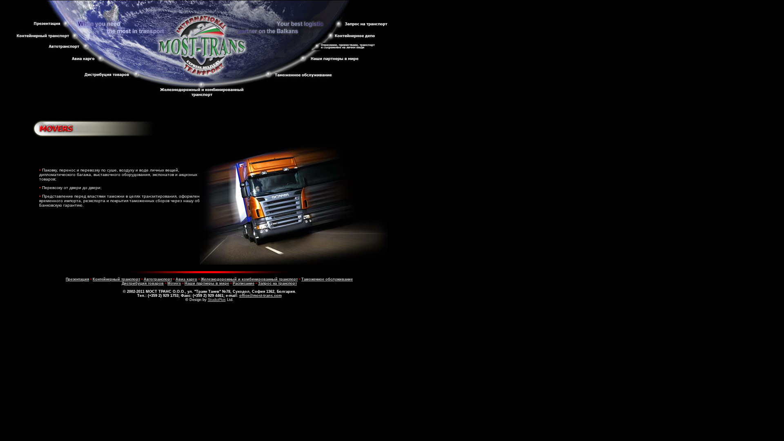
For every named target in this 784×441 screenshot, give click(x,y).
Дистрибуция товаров (143, 283)
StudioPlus (217, 300)
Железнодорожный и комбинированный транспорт (249, 279)
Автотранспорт (158, 279)
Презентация (77, 279)
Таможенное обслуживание (327, 279)
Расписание (243, 283)
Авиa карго (186, 279)
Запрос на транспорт (277, 283)
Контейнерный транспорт (116, 279)
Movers (174, 283)
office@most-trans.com (260, 296)
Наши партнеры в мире (207, 283)
